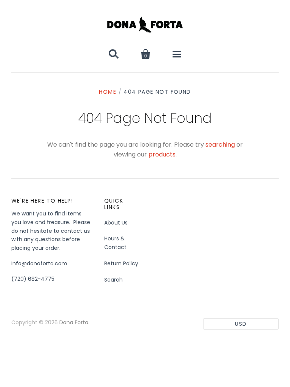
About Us (116, 222)
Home (107, 92)
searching (220, 144)
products (162, 154)
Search (113, 279)
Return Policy (121, 263)
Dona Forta (73, 322)
